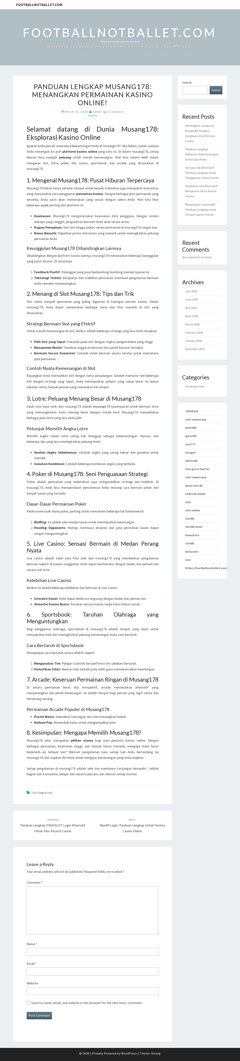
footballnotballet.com (39, 4)
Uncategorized (42, 792)
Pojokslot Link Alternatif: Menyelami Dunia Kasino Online (201, 191)
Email (32, 963)
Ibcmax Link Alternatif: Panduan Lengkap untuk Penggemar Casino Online (202, 173)
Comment (35, 882)
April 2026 (191, 316)
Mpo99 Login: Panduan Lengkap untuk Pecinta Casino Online (132, 825)
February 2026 (194, 332)
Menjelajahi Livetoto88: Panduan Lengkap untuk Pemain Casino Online (200, 209)
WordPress (129, 1053)
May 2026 (191, 308)
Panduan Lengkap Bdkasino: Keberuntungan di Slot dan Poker (201, 154)
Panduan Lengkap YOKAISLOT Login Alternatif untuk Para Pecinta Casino (52, 825)
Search (187, 82)
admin (97, 111)
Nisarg (156, 1053)
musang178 (101, 406)
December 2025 (195, 349)
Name (32, 944)
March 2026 (192, 324)
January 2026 (193, 341)
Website (32, 983)
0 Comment (115, 111)
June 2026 (191, 299)
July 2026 (191, 291)
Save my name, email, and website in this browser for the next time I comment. (86, 1003)
